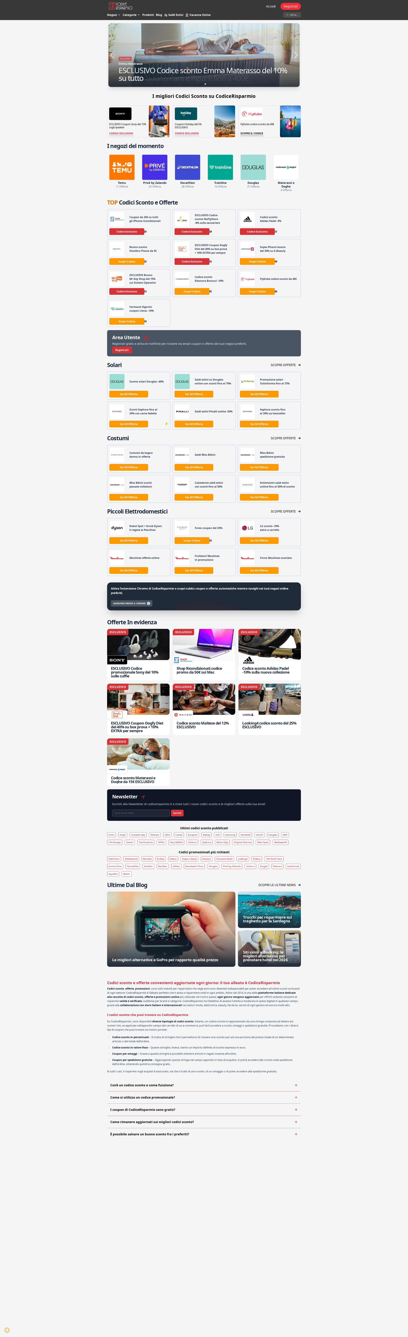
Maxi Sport (263, 842)
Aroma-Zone (115, 866)
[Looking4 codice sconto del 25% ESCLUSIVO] (269, 709)
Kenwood (246, 834)
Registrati (291, 6)
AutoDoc (148, 866)
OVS (217, 834)
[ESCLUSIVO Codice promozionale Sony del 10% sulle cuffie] (138, 654)
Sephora (206, 842)
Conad (178, 834)
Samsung (230, 834)
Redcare (154, 834)
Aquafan (113, 873)
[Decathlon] (187, 167)
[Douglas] (253, 167)
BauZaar (162, 866)
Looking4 (243, 858)
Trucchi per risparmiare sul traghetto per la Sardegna (267, 918)
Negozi (112, 15)
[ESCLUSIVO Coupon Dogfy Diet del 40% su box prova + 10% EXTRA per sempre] (138, 709)
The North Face (274, 858)
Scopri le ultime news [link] (277, 885)
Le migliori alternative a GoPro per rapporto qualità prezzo (165, 959)
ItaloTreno (114, 858)
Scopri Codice (126, 261)
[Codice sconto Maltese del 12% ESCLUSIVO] (204, 709)
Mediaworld (280, 842)
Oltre (167, 834)
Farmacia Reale (224, 858)
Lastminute (293, 866)
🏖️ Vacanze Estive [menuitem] (198, 15)
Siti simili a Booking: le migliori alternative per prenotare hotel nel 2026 (265, 955)
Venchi (259, 834)
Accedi (271, 6)
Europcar (192, 834)
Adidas (176, 866)
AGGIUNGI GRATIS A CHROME (129, 603)
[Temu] (122, 167)
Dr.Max (160, 858)
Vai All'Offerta (129, 394)
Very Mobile (176, 842)
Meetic (126, 873)
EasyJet (264, 866)
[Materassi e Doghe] (286, 167)
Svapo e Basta (189, 858)
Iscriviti (177, 812)
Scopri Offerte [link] (283, 365)
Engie (123, 834)
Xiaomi (129, 842)
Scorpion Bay (138, 834)
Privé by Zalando (232, 866)
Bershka (147, 858)
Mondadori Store (194, 866)
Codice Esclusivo (121, 133)
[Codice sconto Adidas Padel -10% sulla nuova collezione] (269, 654)
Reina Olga (222, 842)
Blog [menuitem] (159, 15)
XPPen (161, 842)
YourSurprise (146, 842)
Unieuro (192, 842)
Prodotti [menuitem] (148, 15)
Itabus (173, 858)
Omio (111, 834)
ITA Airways (115, 842)
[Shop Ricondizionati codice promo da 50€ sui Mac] (204, 654)
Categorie (130, 15)
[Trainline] (220, 167)
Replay (206, 834)
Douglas (273, 834)
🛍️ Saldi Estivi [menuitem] (173, 15)
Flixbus (256, 858)
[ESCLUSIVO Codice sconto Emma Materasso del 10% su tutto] (204, 55)
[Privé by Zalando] (155, 167)
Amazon (206, 858)
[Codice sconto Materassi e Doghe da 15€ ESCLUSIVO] (138, 762)
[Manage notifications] (7, 1330)
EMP (285, 834)
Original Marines (243, 842)
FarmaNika (132, 866)
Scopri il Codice (251, 133)
